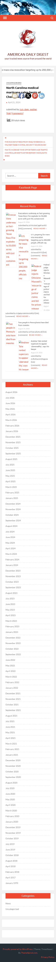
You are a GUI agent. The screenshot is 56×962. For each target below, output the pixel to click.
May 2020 (10, 799)
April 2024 (11, 548)
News (8, 903)
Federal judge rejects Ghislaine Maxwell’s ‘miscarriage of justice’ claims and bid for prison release (47, 284)
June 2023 (10, 604)
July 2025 (10, 464)
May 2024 (10, 542)
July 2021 (10, 721)
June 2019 (10, 849)
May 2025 (10, 476)
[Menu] (5, 18)
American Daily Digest (28, 54)
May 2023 (10, 609)
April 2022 (11, 671)
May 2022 (10, 665)
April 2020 (11, 805)
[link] (8, 113)
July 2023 (10, 598)
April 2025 (11, 481)
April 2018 (11, 866)
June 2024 (10, 537)
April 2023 (11, 615)
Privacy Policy (47, 957)
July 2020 (10, 788)
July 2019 (10, 844)
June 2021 (10, 727)
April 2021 (11, 738)
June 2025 (10, 470)
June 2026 (10, 403)
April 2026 (11, 414)
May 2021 (10, 732)
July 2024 (10, 531)
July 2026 (10, 397)
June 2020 (10, 794)
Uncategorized (13, 83)
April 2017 (11, 877)
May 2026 (10, 409)
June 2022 (10, 660)
